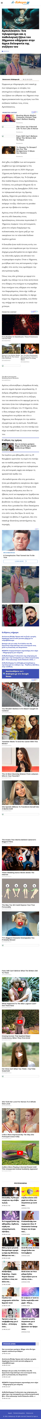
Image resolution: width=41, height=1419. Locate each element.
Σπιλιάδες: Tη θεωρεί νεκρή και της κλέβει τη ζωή (10, 1200)
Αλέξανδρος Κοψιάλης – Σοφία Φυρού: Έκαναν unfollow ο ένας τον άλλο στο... (9, 1276)
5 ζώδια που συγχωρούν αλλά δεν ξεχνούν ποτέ (10, 1300)
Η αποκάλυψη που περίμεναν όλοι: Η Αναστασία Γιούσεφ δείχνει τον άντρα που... (29, 1226)
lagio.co (35, 1416)
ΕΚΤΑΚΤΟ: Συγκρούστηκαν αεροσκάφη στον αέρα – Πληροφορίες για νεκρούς (20, 651)
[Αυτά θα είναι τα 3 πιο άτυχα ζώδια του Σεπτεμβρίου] (30, 1241)
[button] (20, 19)
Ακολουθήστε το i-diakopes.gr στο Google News (17, 674)
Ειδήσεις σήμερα (10, 632)
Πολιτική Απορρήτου (19, 1413)
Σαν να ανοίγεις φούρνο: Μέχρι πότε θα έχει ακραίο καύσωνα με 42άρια (25, 446)
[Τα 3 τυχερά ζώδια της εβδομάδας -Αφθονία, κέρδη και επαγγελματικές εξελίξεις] (11, 1215)
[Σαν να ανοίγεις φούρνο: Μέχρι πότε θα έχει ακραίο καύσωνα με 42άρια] (8, 447)
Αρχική (10, 1413)
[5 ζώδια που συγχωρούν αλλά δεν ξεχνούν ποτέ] (11, 1291)
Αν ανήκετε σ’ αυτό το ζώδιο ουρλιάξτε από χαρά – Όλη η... (30, 1300)
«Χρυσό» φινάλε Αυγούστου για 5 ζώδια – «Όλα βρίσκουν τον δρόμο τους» (29, 1324)
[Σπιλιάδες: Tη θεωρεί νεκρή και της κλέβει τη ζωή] (11, 1191)
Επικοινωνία (29, 1413)
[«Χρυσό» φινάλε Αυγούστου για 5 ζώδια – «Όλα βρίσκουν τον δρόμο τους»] (30, 1313)
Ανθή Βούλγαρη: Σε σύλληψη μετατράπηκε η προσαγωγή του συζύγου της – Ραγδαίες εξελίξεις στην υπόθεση (20, 665)
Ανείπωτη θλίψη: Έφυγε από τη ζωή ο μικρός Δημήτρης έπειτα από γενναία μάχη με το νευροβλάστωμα (19, 638)
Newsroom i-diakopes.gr (11, 79)
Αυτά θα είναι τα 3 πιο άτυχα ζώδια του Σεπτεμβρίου (30, 1250)
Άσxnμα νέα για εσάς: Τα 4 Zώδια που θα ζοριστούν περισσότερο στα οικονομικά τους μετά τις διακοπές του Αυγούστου (19, 645)
